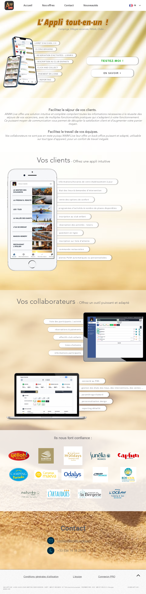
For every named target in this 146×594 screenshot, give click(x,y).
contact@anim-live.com (74, 540)
